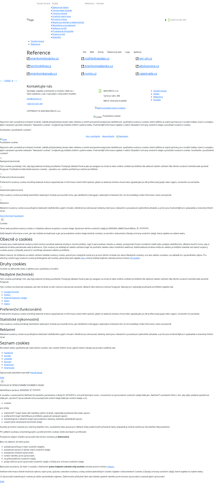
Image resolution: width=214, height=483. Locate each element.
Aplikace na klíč (59, 28)
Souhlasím (19, 216)
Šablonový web (114, 52)
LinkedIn (8, 358)
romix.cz (90, 73)
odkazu (110, 466)
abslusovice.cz (148, 66)
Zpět (2, 377)
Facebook (8, 352)
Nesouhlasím (108, 136)
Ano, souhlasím (93, 136)
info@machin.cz (34, 98)
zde (82, 258)
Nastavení (123, 136)
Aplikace (137, 52)
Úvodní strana (43, 3)
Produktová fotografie (62, 31)
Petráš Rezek (36, 372)
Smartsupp (9, 367)
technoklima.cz (40, 66)
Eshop (101, 52)
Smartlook (9, 364)
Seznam (7, 361)
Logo (127, 52)
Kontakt (100, 3)
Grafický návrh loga (61, 16)
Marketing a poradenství (64, 25)
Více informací (6, 216)
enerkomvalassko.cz (98, 66)
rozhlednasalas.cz (96, 58)
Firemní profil (58, 34)
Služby (55, 3)
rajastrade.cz (147, 73)
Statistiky (56, 37)
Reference (89, 3)
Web (92, 52)
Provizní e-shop (59, 19)
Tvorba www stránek (62, 10)
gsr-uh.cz (145, 58)
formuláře (135, 258)
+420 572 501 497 (178, 19)
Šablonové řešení (60, 7)
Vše (84, 52)
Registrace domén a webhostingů (68, 22)
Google (7, 355)
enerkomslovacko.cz (44, 58)
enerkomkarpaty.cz (43, 73)
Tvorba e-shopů (59, 13)
